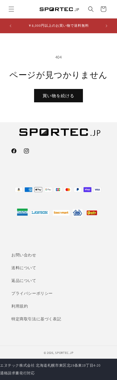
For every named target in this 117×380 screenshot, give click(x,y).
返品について (23, 280)
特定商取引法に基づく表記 (36, 318)
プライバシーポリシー (32, 293)
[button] (11, 9)
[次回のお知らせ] (106, 26)
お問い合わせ (23, 255)
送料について (23, 267)
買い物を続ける (58, 95)
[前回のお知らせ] (10, 26)
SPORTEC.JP (64, 353)
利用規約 (19, 306)
